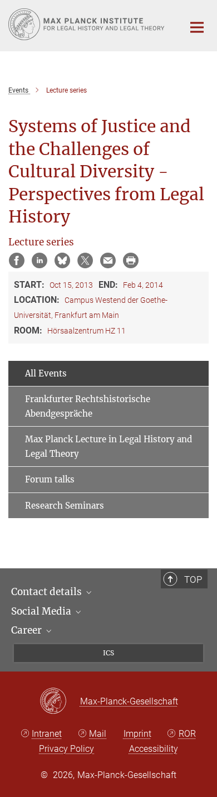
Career (27, 630)
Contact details (47, 591)
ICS (108, 653)
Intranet (47, 733)
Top (193, 579)
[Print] (130, 260)
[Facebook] (16, 260)
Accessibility (153, 748)
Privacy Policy (66, 748)
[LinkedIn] (39, 260)
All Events (46, 373)
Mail (97, 733)
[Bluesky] (62, 260)
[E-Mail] (108, 260)
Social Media (42, 611)
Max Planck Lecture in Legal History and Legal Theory (108, 446)
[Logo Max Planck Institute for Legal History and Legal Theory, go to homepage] (87, 24)
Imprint (137, 733)
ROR (187, 733)
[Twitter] (85, 260)
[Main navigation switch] (197, 27)
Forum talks (50, 479)
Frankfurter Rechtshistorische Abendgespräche (87, 406)
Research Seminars (64, 505)
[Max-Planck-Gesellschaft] (60, 701)
